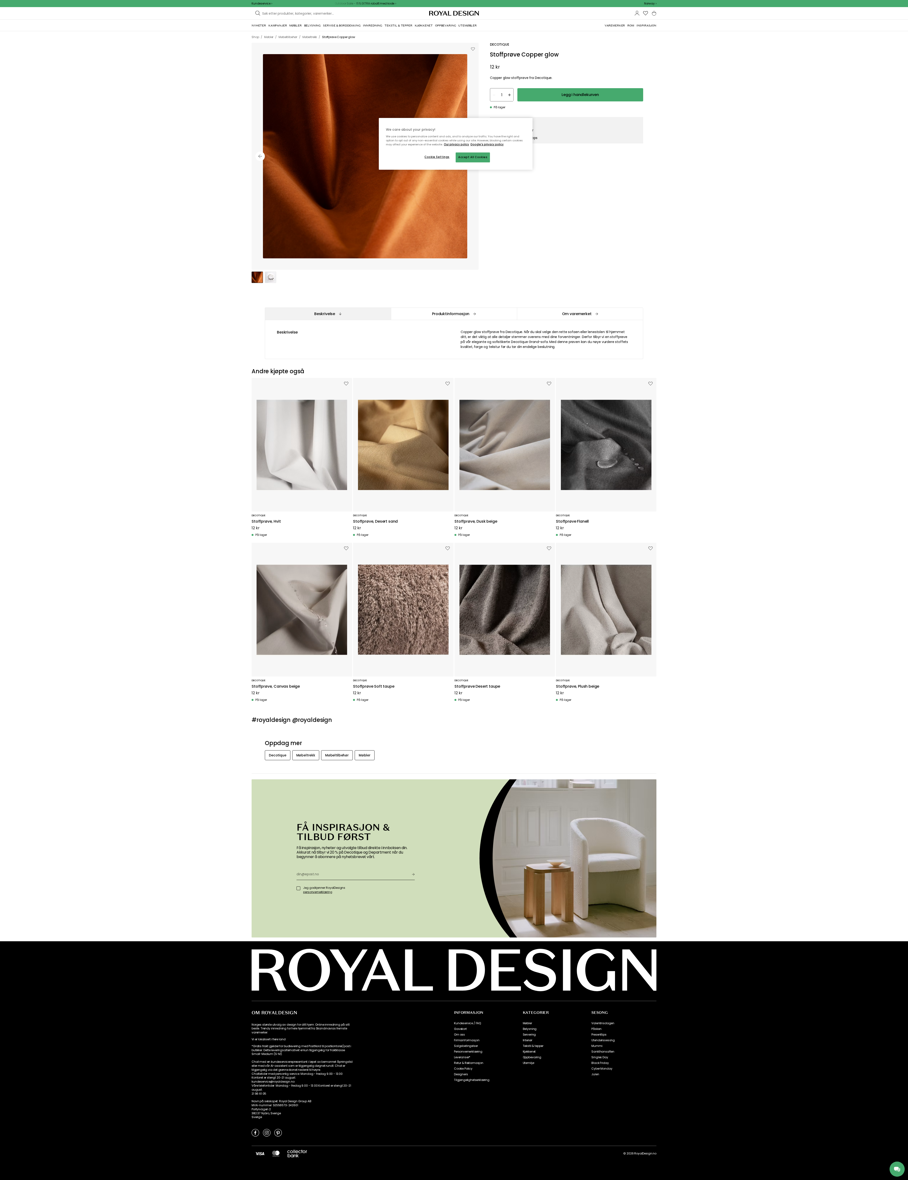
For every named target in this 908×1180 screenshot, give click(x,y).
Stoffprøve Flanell (572, 522)
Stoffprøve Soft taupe (373, 687)
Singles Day (599, 1057)
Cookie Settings (437, 157)
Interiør (527, 1040)
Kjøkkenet (529, 1051)
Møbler (527, 1023)
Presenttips (598, 1034)
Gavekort (460, 1029)
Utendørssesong (603, 1040)
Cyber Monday (601, 1068)
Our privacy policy (456, 144)
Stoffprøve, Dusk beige (475, 522)
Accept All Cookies (472, 157)
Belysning (530, 1029)
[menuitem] (259, 25)
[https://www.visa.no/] (259, 1153)
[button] (650, 3)
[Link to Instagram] (267, 1132)
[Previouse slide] (260, 156)
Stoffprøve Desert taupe (477, 687)
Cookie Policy (463, 1068)
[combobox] (650, 3)
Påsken (596, 1029)
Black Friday (600, 1063)
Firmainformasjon (466, 1040)
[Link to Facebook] (255, 1132)
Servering (529, 1034)
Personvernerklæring (468, 1051)
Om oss (459, 1034)
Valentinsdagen (602, 1023)
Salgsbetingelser (466, 1046)
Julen (595, 1074)
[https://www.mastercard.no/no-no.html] (276, 1153)
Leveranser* (462, 1057)
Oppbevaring (532, 1057)
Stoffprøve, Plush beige (577, 687)
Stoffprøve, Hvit (266, 522)
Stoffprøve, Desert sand (375, 522)
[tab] (328, 314)
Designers (461, 1074)
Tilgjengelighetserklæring (471, 1080)
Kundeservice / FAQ (467, 1023)
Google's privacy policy (487, 144)
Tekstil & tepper (533, 1046)
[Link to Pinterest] (278, 1132)
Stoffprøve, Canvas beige (276, 687)
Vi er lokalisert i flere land (268, 1039)
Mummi (596, 1046)
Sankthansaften (602, 1051)
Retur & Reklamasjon (468, 1063)
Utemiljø (528, 1063)
